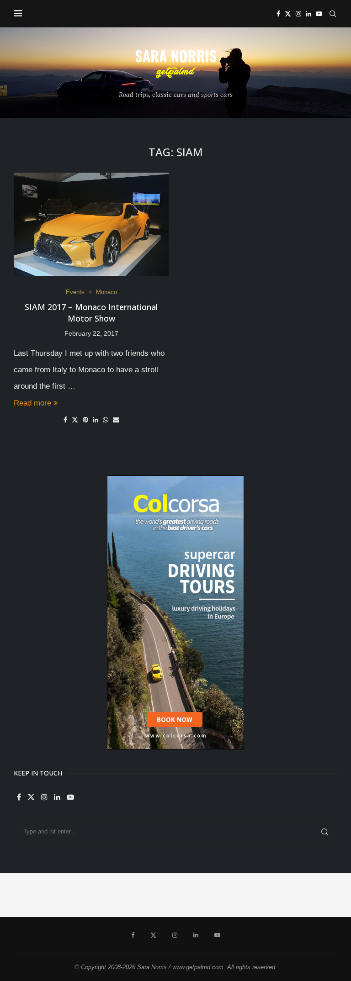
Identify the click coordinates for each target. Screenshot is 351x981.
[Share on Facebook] (65, 419)
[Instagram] (298, 13)
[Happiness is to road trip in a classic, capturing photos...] (329, 895)
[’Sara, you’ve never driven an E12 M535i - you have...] (22, 895)
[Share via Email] (116, 419)
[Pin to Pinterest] (85, 419)
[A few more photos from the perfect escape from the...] (285, 895)
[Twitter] (288, 13)
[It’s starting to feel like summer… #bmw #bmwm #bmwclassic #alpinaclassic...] (197, 895)
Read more (32, 403)
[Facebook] (278, 13)
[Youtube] (319, 13)
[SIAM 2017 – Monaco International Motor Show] (91, 224)
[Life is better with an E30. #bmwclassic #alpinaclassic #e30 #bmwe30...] (66, 895)
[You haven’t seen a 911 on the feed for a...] (241, 895)
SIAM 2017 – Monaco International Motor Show (91, 312)
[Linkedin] (308, 13)
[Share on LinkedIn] (95, 419)
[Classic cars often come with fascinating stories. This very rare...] (110, 895)
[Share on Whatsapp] (105, 419)
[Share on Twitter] (75, 419)
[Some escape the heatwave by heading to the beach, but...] (154, 895)
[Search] (332, 13)
